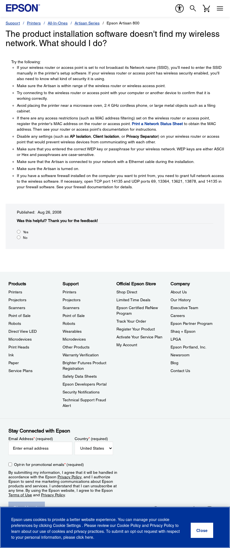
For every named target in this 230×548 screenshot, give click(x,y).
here (89, 537)
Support (13, 23)
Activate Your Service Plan (139, 337)
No (25, 238)
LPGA (176, 339)
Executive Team (184, 307)
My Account (126, 345)
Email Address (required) (30, 438)
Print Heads (18, 347)
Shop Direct (126, 292)
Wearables (72, 331)
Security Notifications (81, 392)
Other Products (76, 347)
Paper (13, 363)
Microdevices (20, 339)
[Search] (192, 8)
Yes (25, 232)
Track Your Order (131, 321)
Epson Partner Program (192, 323)
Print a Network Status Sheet (157, 123)
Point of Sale (19, 315)
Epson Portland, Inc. (188, 347)
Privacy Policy (69, 477)
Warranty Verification (81, 355)
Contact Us (180, 370)
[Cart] (206, 8)
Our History (181, 300)
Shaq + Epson (183, 331)
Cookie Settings (67, 525)
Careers (178, 315)
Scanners (16, 307)
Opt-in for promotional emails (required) (49, 464)
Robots (14, 323)
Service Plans (20, 370)
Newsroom (180, 355)
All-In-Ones (58, 23)
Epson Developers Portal (85, 384)
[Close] (202, 530)
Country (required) (91, 438)
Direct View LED (22, 331)
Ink (11, 355)
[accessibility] (179, 8)
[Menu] (219, 8)
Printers (34, 23)
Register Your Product (135, 329)
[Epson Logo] (23, 8)
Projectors (17, 300)
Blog (174, 363)
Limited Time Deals (133, 300)
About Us (179, 292)
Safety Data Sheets (80, 376)
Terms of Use (20, 495)
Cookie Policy (129, 525)
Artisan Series (87, 23)
